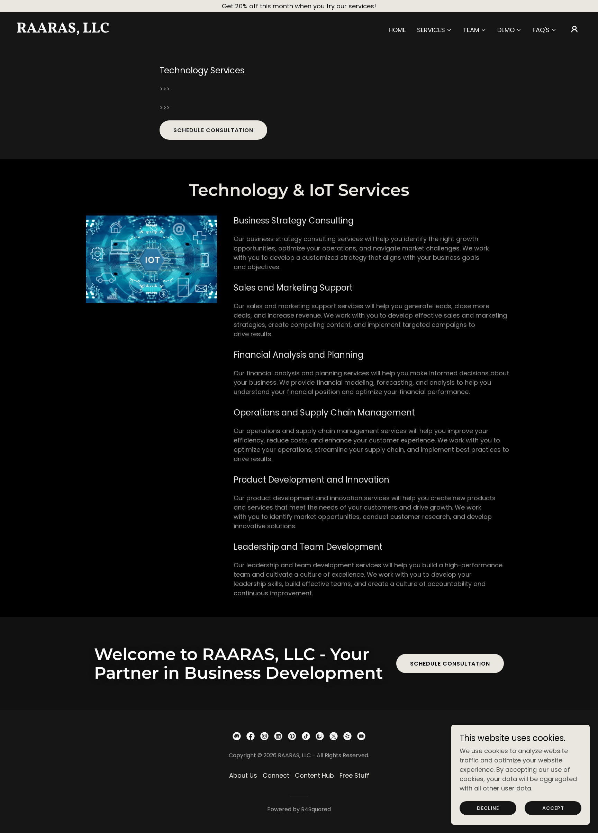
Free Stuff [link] (354, 775)
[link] (96, 30)
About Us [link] (243, 775)
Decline (488, 808)
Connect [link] (276, 775)
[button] (434, 30)
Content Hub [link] (314, 775)
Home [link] (397, 30)
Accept (553, 808)
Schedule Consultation (213, 130)
